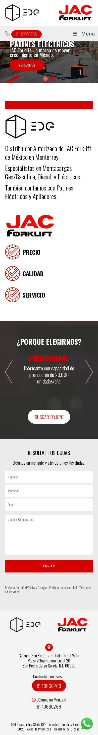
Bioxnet (75, 728)
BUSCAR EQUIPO (49, 416)
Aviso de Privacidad (39, 728)
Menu (88, 34)
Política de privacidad (63, 587)
